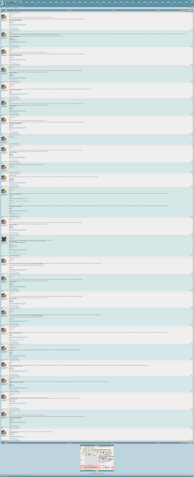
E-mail (193, 476)
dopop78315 (22, 6)
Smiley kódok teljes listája (88, 469)
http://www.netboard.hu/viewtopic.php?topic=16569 (18, 94)
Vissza (190, 0)
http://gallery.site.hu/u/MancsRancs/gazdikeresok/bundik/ (19, 387)
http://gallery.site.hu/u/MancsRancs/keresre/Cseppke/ (19, 41)
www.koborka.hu (11, 252)
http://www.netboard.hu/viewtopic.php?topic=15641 (18, 403)
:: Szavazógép (13, 0)
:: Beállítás (7, 0)
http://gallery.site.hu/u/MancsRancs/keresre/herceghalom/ (19, 93)
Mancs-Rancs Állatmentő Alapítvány (14, 11)
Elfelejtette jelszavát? (191, 7)
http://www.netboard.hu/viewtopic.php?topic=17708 (18, 388)
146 (192, 6)
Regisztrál (1, 0)
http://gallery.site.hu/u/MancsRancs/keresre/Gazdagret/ (20, 249)
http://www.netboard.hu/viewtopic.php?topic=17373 (16, 213)
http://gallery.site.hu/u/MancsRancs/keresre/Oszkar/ (18, 24)
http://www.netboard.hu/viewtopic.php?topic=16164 (18, 128)
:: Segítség (20, 0)
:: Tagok (10, 0)
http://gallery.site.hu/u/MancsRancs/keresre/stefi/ (18, 355)
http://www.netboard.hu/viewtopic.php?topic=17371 (18, 371)
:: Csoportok (17, 0)
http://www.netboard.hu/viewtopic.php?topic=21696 (18, 42)
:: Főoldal (192, 0)
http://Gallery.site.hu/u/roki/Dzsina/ (16, 436)
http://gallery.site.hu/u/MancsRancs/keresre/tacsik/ (19, 182)
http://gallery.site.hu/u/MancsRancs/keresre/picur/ (18, 77)
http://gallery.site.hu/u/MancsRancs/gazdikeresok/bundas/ (19, 370)
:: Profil (4, 0)
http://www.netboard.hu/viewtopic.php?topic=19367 (19, 250)
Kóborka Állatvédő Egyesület (13, 131)
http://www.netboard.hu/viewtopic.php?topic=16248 (18, 78)
